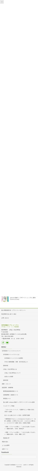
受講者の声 (6, 438)
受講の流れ (5, 441)
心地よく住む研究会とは (10, 369)
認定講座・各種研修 (7, 387)
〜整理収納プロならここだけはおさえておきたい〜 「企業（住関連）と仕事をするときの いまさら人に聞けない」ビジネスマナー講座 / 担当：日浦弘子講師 (20, 421)
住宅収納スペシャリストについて (11, 350)
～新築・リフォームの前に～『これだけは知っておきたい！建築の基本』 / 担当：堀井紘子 (19, 427)
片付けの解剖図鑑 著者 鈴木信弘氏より (16, 361)
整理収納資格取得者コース (10, 391)
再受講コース (7, 398)
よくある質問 (5, 445)
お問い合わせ (5, 318)
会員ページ (5, 449)
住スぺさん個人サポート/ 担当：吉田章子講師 (17, 415)
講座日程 (5, 380)
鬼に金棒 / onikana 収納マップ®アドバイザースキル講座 (19, 402)
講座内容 (5, 365)
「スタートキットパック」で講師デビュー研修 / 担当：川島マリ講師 (19, 410)
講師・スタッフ (6, 384)
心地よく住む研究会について (12, 373)
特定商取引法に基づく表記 (8, 314)
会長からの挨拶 (8, 376)
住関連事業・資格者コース (10, 395)
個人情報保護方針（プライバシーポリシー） (13, 310)
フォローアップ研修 (8, 406)
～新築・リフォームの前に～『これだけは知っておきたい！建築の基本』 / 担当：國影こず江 (19, 433)
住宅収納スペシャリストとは (11, 354)
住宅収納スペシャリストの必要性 (13, 358)
